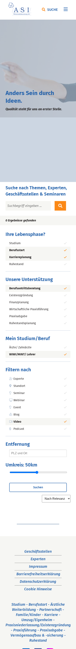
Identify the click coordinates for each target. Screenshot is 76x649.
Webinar (19, 400)
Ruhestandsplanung (22, 323)
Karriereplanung (20, 257)
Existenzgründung (21, 295)
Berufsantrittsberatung (24, 288)
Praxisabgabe (18, 316)
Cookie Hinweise (38, 589)
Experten (38, 559)
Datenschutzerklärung (38, 582)
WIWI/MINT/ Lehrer (22, 354)
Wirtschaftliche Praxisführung (28, 309)
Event (17, 407)
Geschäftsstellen (38, 551)
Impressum (38, 566)
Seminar (19, 393)
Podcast (18, 428)
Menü (66, 10)
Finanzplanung (19, 302)
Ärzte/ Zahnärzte (20, 347)
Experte (18, 378)
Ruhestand (16, 264)
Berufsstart (17, 250)
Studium (15, 243)
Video (17, 421)
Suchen (38, 487)
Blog (16, 414)
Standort (19, 385)
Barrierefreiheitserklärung (38, 574)
